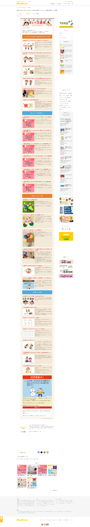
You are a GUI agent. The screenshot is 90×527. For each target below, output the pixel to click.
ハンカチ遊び (25, 504)
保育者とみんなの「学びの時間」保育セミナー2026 (68, 129)
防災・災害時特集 (20, 511)
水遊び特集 (29, 512)
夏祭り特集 (33, 512)
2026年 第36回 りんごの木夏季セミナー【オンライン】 (68, 185)
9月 (66, 99)
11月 (65, 97)
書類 (45, 501)
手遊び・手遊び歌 (28, 501)
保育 (43, 501)
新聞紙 (69, 101)
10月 (64, 99)
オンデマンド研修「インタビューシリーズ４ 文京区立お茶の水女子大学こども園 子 (68, 167)
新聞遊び (18, 501)
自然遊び (29, 500)
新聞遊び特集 (24, 512)
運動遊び (18, 503)
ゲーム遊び (33, 500)
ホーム (18, 7)
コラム (40, 501)
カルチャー (38, 505)
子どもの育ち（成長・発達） (41, 500)
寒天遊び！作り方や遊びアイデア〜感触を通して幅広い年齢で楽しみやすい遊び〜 (68, 71)
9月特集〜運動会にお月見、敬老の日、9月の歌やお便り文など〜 (34, 511)
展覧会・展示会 (69, 501)
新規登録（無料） (70, 1)
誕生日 (61, 109)
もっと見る (66, 193)
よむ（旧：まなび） (23, 7)
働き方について (41, 503)
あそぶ (61, 33)
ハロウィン (61, 97)
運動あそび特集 (68, 511)
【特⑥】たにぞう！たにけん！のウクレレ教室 (68, 148)
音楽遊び (24, 503)
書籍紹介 (45, 503)
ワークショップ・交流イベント (61, 501)
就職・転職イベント (63, 503)
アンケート (50, 503)
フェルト (63, 95)
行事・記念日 (48, 501)
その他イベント (70, 503)
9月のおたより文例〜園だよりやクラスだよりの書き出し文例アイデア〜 (68, 46)
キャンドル (69, 107)
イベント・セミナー (63, 37)
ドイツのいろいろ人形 (68, 174)
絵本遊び (33, 501)
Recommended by (52, 490)
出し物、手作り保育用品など (28, 505)
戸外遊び (21, 500)
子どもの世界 (49, 500)
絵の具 (68, 95)
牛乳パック (66, 105)
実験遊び (31, 503)
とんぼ (61, 99)
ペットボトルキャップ (63, 101)
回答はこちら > (37, 407)
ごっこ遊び (23, 501)
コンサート (57, 503)
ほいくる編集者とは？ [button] (35, 431)
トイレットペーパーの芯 (64, 103)
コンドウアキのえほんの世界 (68, 137)
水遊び (21, 503)
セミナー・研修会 (59, 500)
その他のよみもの (44, 505)
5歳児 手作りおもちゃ (63, 93)
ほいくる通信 (28, 7)
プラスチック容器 (63, 107)
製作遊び (25, 500)
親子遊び (29, 504)
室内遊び (18, 500)
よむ (60, 35)
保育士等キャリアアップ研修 (67, 500)
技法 (60, 95)
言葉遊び (28, 503)
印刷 (29, 13)
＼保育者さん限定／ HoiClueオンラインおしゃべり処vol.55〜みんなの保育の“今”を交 (68, 120)
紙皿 (71, 95)
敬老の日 (68, 97)
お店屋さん (61, 105)
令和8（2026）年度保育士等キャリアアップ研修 (68, 157)
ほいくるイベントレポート (44, 504)
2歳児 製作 (70, 93)
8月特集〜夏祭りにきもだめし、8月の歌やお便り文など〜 (56, 511)
